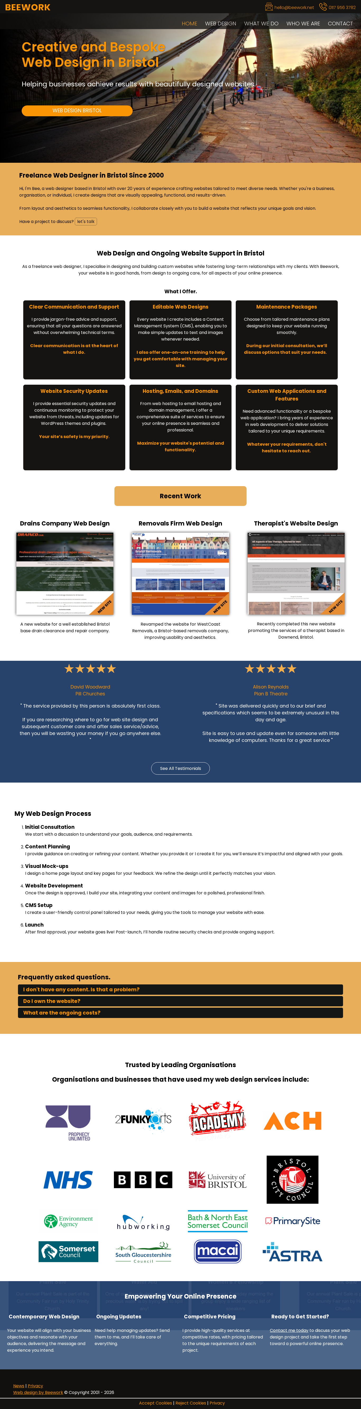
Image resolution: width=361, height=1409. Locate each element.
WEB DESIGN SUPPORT (77, 125)
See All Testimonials (180, 768)
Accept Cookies (155, 1403)
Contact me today (289, 1330)
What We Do (261, 23)
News (18, 1386)
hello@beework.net (294, 7)
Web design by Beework (38, 1392)
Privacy (217, 1403)
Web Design (220, 23)
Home (189, 23)
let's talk (86, 221)
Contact (340, 23)
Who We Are (303, 23)
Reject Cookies (190, 1403)
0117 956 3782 (342, 7)
